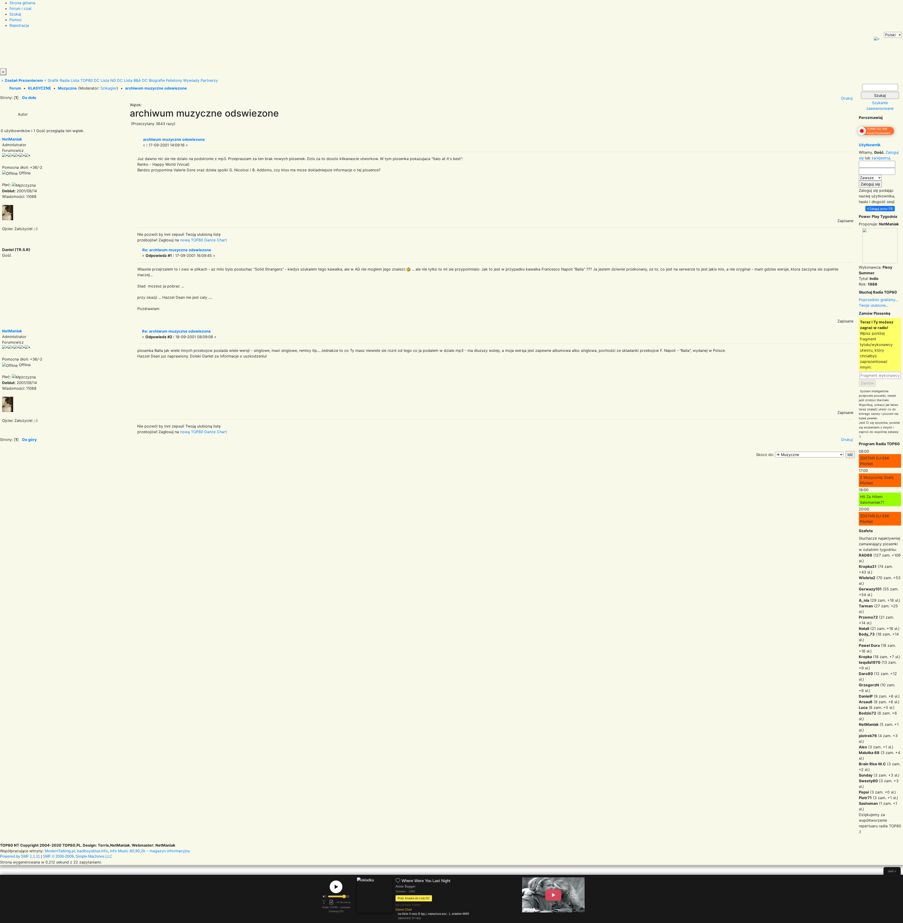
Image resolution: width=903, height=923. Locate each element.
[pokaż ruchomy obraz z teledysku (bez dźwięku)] (553, 895)
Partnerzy (209, 80)
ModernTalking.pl (60, 850)
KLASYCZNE (39, 88)
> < (24, 80)
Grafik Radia (59, 80)
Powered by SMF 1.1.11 (20, 856)
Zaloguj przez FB (880, 208)
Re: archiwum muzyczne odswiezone (176, 249)
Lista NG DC (112, 80)
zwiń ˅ (892, 871)
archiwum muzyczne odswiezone (156, 88)
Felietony (174, 80)
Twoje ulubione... (873, 305)
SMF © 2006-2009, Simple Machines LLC (77, 856)
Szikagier (108, 88)
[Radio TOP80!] (109, 50)
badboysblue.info (92, 850)
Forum (15, 88)
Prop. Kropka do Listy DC (414, 898)
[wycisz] (324, 896)
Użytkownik (869, 144)
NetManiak (12, 139)
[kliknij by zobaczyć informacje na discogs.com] (374, 899)
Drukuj (847, 98)
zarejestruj (880, 158)
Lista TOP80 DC (85, 80)
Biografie (157, 80)
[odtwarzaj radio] (336, 886)
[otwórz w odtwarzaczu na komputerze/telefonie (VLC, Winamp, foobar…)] (331, 902)
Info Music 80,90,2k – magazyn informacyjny (150, 850)
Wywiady (191, 80)
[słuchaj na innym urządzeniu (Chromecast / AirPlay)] (324, 902)
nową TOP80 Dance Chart (203, 240)
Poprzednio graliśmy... (878, 299)
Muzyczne (67, 88)
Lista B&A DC (136, 80)
